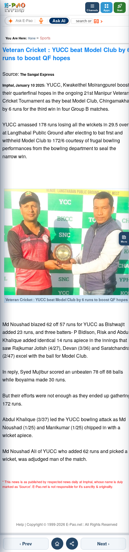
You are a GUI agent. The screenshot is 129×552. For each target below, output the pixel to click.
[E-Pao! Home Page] (14, 7)
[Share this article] (72, 544)
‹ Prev (26, 543)
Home (31, 38)
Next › (103, 543)
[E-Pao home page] (57, 544)
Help (20, 524)
